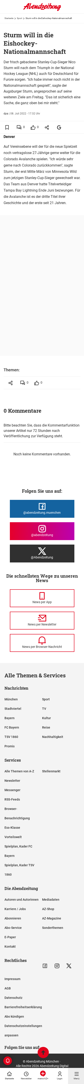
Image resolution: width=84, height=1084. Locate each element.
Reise (46, 727)
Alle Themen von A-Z (19, 771)
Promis (9, 746)
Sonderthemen (52, 928)
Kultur (46, 718)
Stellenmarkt (51, 771)
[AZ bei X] (69, 965)
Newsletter (12, 780)
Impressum (12, 979)
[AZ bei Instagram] (57, 965)
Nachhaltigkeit (52, 737)
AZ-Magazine (51, 918)
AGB (7, 988)
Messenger (12, 790)
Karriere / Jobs (15, 909)
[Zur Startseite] (42, 10)
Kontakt (10, 946)
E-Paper (10, 937)
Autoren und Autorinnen (21, 899)
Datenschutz (13, 997)
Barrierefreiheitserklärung (23, 1007)
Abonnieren (12, 918)
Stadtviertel (12, 708)
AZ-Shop (48, 909)
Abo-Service (13, 928)
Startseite (8, 18)
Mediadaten (50, 899)
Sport (19, 18)
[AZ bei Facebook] (45, 965)
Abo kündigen (14, 1016)
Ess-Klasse (12, 827)
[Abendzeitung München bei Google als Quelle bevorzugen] (59, 127)
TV (44, 708)
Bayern (9, 718)
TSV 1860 (11, 737)
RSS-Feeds (12, 799)
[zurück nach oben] (43, 1053)
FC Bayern (11, 727)
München (11, 699)
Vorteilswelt (13, 837)
